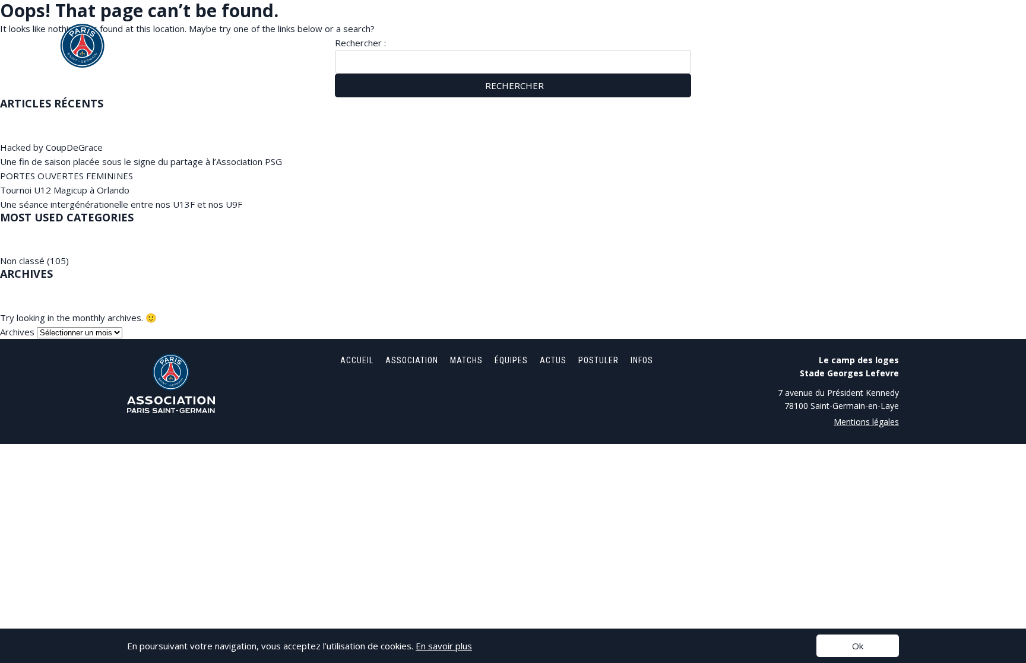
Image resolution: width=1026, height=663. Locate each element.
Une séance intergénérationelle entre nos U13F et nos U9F (121, 204)
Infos (973, 29)
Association (691, 29)
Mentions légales (866, 421)
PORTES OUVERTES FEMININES (66, 176)
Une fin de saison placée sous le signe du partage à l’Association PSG (141, 161)
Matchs (755, 29)
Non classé (22, 261)
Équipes (811, 29)
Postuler (919, 29)
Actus (863, 29)
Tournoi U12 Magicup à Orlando (64, 190)
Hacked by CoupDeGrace (51, 147)
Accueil (626, 29)
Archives (17, 332)
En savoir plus (444, 646)
